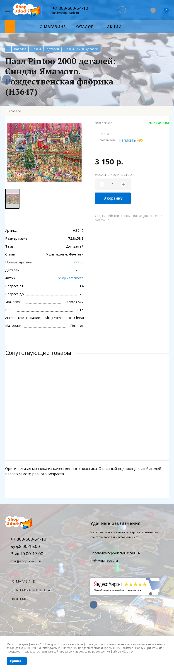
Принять (16, 661)
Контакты (21, 599)
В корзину (113, 198)
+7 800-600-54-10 (70, 8)
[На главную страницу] (27, 10)
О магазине (23, 581)
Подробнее (86, 431)
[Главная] (8, 49)
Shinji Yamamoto (71, 278)
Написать (131, 140)
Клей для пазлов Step (26, 412)
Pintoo (78, 262)
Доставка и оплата (31, 590)
